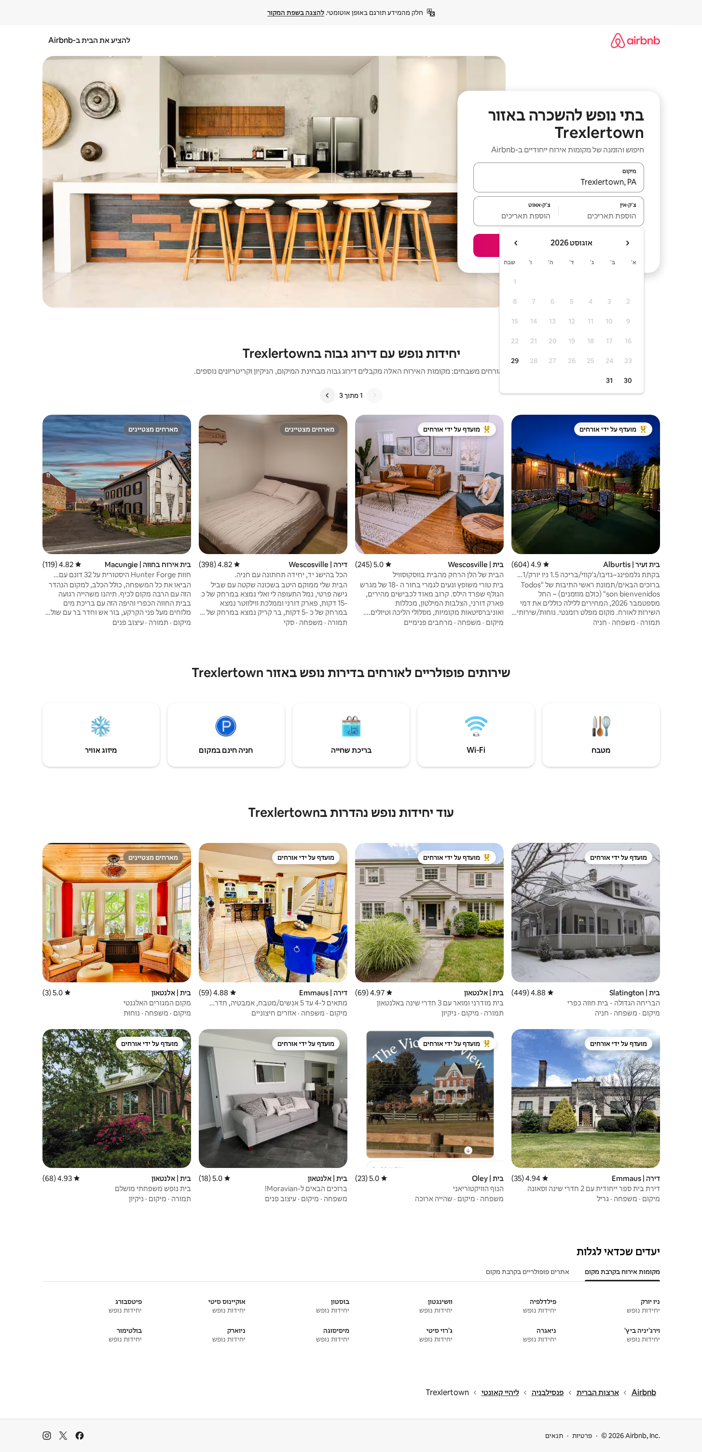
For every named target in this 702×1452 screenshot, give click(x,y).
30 (628, 380)
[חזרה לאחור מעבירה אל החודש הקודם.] (627, 243)
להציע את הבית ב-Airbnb (89, 40)
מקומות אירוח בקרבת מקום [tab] (622, 1271)
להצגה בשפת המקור (295, 12)
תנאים (554, 1435)
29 (515, 360)
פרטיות (582, 1435)
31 (609, 380)
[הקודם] (374, 395)
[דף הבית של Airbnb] (635, 40)
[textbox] (601, 215)
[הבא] (327, 395)
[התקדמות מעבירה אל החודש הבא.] (516, 243)
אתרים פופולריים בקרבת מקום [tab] (527, 1271)
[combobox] (558, 182)
